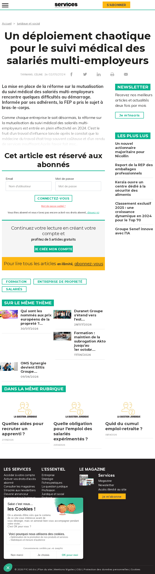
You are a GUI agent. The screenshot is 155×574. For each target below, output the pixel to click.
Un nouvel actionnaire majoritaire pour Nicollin (130, 150)
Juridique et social (28, 23)
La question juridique (55, 486)
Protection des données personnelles (106, 569)
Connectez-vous (53, 198)
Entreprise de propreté (60, 282)
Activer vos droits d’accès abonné (20, 480)
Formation (16, 282)
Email (9, 178)
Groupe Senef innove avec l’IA (134, 231)
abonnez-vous (88, 263)
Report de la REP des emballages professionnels (134, 169)
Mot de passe (64, 178)
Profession (48, 490)
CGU (79, 569)
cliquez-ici (93, 212)
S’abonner (116, 5)
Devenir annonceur (16, 494)
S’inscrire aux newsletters (19, 490)
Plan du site (45, 569)
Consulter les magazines (19, 486)
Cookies (135, 569)
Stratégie (47, 479)
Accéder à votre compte (19, 475)
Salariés (14, 289)
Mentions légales (64, 569)
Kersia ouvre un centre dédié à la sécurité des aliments (130, 188)
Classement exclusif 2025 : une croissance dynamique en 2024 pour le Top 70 (133, 211)
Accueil (7, 23)
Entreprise (48, 475)
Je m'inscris (129, 115)
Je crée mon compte (53, 249)
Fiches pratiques (52, 482)
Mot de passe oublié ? (53, 206)
